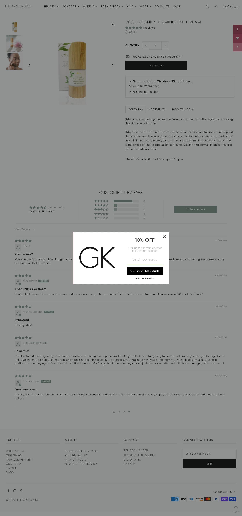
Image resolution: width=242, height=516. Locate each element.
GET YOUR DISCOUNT (145, 271)
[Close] (164, 236)
